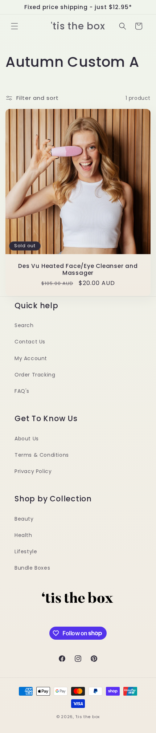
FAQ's (22, 391)
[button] (14, 26)
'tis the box (87, 717)
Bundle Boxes (32, 567)
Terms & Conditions (42, 455)
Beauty (24, 518)
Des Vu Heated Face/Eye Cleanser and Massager (77, 269)
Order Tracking (35, 374)
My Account (31, 358)
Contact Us (30, 341)
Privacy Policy (33, 471)
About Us (27, 438)
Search (24, 325)
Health (23, 535)
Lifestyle (26, 551)
